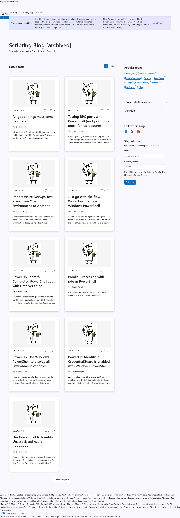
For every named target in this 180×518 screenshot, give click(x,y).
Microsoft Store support (10, 497)
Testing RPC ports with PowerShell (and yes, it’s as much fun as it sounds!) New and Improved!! (88, 121)
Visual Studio (82, 507)
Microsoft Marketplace (48, 507)
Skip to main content (9, 1)
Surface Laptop (16, 494)
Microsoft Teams (82, 504)
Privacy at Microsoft (132, 507)
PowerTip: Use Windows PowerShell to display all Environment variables (31, 361)
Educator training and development (48, 501)
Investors (145, 507)
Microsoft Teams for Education (148, 497)
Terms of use (72, 516)
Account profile (154, 494)
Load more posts (62, 479)
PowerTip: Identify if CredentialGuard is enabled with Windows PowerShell (89, 361)
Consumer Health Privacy (11, 516)
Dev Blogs (13, 12)
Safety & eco (93, 516)
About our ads (114, 516)
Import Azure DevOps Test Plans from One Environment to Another (33, 201)
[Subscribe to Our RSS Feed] (138, 131)
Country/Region (131, 161)
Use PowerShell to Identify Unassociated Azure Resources (33, 441)
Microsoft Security (19, 504)
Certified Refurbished (50, 497)
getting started (156, 82)
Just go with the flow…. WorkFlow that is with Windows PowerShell (86, 201)
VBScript (128, 82)
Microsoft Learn (152, 504)
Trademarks (83, 516)
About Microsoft (102, 507)
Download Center (168, 494)
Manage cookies (59, 516)
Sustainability (5, 510)
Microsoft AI (5, 504)
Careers (91, 507)
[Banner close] (168, 23)
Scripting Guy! (130, 73)
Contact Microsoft (37, 516)
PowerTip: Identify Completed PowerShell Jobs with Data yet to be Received (34, 281)
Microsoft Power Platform (64, 504)
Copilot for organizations (75, 494)
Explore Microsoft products (119, 494)
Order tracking (34, 497)
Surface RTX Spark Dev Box (53, 494)
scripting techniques (133, 78)
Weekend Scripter (141, 82)
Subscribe (130, 182)
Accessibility (175, 507)
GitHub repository (114, 27)
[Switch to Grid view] (106, 66)
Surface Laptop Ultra (32, 494)
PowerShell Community (113, 21)
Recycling (104, 516)
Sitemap (25, 516)
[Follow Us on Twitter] (132, 131)
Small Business (115, 504)
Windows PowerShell (147, 73)
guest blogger (159, 78)
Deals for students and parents (77, 501)
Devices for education (126, 497)
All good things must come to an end (33, 118)
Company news (116, 507)
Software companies (67, 507)
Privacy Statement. (142, 175)
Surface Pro (5, 494)
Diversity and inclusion (159, 507)
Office (140, 87)
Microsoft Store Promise (70, 497)
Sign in (4, 17)
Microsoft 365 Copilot (99, 504)
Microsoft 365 (46, 504)
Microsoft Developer (136, 504)
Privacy (49, 516)
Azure (124, 504)
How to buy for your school (21, 501)
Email (127, 150)
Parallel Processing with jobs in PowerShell (86, 278)
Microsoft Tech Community (27, 507)
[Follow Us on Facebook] (126, 131)
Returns (24, 497)
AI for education (98, 501)
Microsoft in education (106, 497)
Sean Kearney (130, 87)
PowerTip (147, 78)
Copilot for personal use (97, 494)
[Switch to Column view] (112, 66)
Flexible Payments (88, 497)
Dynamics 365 (33, 504)
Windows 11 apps (139, 494)
